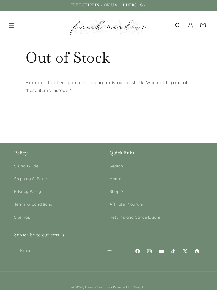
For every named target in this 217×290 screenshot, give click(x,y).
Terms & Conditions (33, 204)
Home (115, 178)
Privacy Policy (27, 191)
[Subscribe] (109, 250)
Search (116, 166)
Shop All (117, 191)
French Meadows (98, 287)
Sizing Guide (26, 166)
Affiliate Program (126, 204)
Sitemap (22, 217)
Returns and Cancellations (135, 217)
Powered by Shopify (129, 287)
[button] (12, 25)
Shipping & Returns (33, 178)
